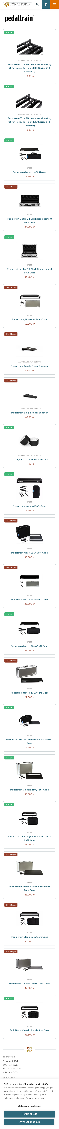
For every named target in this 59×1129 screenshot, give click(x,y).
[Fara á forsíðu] (17, 4)
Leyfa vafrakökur (29, 1122)
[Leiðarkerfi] (54, 4)
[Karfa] (46, 4)
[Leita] (37, 4)
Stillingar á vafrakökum (29, 1106)
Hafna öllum (29, 1114)
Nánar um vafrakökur (35, 1098)
